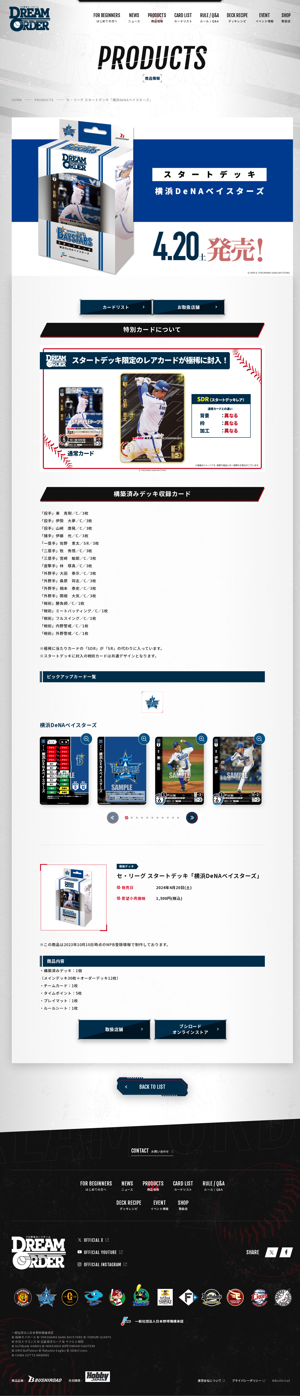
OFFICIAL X (93, 1240)
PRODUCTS (44, 99)
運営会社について (210, 1380)
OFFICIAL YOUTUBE (100, 1252)
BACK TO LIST (152, 1087)
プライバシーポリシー (247, 1380)
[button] (127, 818)
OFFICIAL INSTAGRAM (102, 1264)
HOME (17, 99)
